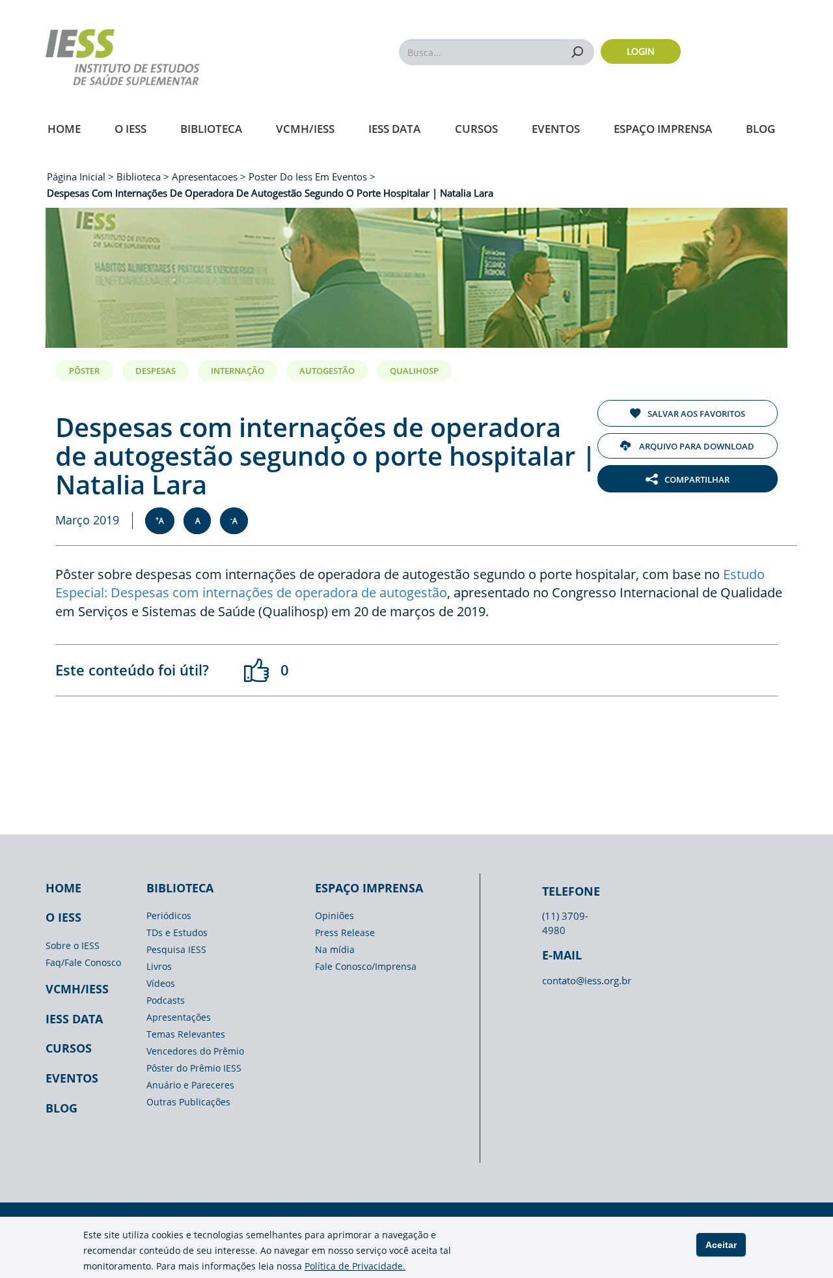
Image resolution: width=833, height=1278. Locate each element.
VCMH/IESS (305, 128)
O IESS (130, 128)
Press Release (345, 932)
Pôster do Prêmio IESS (193, 1068)
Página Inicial (77, 176)
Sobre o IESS (73, 945)
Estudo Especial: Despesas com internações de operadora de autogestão (410, 583)
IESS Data (394, 128)
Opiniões (334, 915)
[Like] (257, 670)
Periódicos (168, 915)
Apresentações (178, 1017)
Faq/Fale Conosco (83, 962)
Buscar (577, 51)
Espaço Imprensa (663, 128)
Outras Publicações (188, 1102)
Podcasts (165, 1000)
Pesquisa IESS (176, 949)
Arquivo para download (695, 446)
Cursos (476, 128)
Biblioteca (211, 128)
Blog (760, 128)
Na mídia (335, 949)
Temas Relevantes (185, 1034)
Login (641, 51)
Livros (159, 966)
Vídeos (160, 983)
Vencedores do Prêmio (195, 1051)
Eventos (556, 128)
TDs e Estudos (177, 932)
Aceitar (721, 1245)
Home (64, 128)
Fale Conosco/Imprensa (365, 966)
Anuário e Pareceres (190, 1085)
